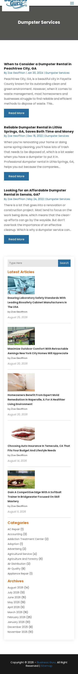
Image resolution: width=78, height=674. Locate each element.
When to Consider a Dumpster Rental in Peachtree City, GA (37, 66)
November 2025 (18, 632)
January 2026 (16, 622)
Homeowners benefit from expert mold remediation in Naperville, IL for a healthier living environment (36, 399)
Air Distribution (17, 564)
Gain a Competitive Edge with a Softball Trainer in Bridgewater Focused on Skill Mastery (34, 496)
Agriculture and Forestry (23, 559)
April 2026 (14, 607)
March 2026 (15, 612)
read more (16, 113)
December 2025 (18, 627)
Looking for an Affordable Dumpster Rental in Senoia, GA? (35, 192)
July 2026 (13, 592)
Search (64, 263)
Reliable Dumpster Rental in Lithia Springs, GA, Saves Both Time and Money (39, 129)
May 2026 (14, 602)
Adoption (13, 544)
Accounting (15, 534)
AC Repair (14, 529)
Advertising (15, 549)
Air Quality (14, 568)
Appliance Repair (18, 573)
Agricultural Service (20, 554)
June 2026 (14, 597)
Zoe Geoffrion (16, 73)
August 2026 (15, 587)
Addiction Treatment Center (26, 539)
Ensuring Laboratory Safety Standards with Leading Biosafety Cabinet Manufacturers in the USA (37, 302)
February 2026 (17, 617)
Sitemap (46, 666)
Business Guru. (46, 662)
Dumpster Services (57, 73)
